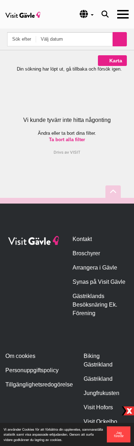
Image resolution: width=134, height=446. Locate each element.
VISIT (75, 152)
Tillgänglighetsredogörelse (39, 384)
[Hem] (22, 14)
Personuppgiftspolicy (32, 370)
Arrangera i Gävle (95, 268)
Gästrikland (98, 379)
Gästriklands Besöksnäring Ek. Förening (95, 304)
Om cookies (20, 356)
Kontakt (82, 239)
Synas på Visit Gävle (99, 282)
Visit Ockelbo (100, 422)
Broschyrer (86, 253)
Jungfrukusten (101, 393)
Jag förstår (119, 434)
